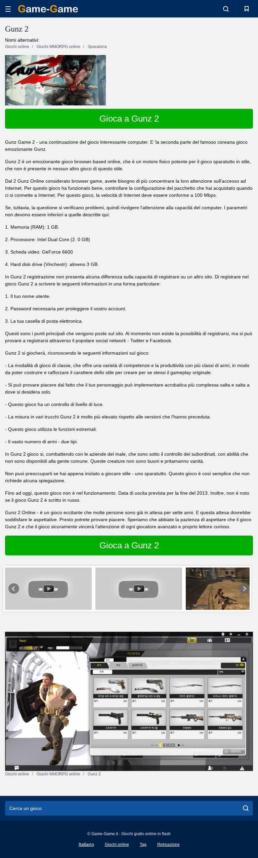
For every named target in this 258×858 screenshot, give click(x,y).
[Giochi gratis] (48, 8)
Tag (143, 844)
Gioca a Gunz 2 (129, 119)
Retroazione (168, 844)
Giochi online (117, 844)
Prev (13, 588)
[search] (246, 808)
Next (244, 588)
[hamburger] (8, 9)
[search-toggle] (226, 8)
